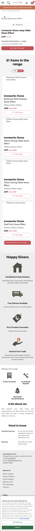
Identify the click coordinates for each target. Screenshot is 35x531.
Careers (6, 487)
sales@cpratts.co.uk (14, 460)
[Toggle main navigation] (3, 2)
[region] (17, 513)
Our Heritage (8, 484)
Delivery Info (8, 482)
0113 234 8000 (10, 458)
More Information (24, 518)
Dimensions (19, 24)
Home (3, 10)
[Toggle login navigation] (26, 2)
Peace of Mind (8, 476)
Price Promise (8, 479)
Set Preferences (17, 522)
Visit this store (8, 462)
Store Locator (8, 474)
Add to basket (18, 48)
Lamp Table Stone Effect (13, 10)
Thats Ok (17, 527)
